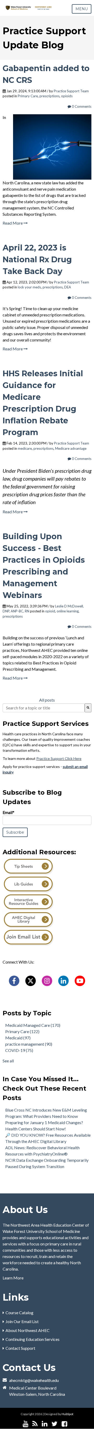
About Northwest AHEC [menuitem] (27, 1330)
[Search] (88, 707)
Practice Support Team (71, 91)
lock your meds (29, 287)
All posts (47, 699)
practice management (28, 1043)
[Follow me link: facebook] (64, 1424)
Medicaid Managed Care (32, 1025)
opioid (50, 611)
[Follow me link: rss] (35, 1424)
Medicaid (18, 1037)
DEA (67, 287)
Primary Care (28, 96)
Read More (13, 222)
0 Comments (81, 106)
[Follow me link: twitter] (54, 1424)
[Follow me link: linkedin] (44, 1424)
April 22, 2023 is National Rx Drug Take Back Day (37, 259)
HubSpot (67, 1414)
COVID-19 (19, 1050)
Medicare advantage (70, 448)
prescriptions (49, 96)
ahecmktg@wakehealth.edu (34, 1380)
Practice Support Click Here (58, 758)
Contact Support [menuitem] (20, 1348)
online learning (68, 611)
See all (8, 1060)
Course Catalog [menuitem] (19, 1312)
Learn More (13, 1277)
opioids (67, 96)
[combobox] (44, 707)
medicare (25, 448)
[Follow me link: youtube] (25, 1424)
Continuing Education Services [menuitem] (32, 1339)
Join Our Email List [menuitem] (22, 1321)
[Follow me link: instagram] (71, 1424)
